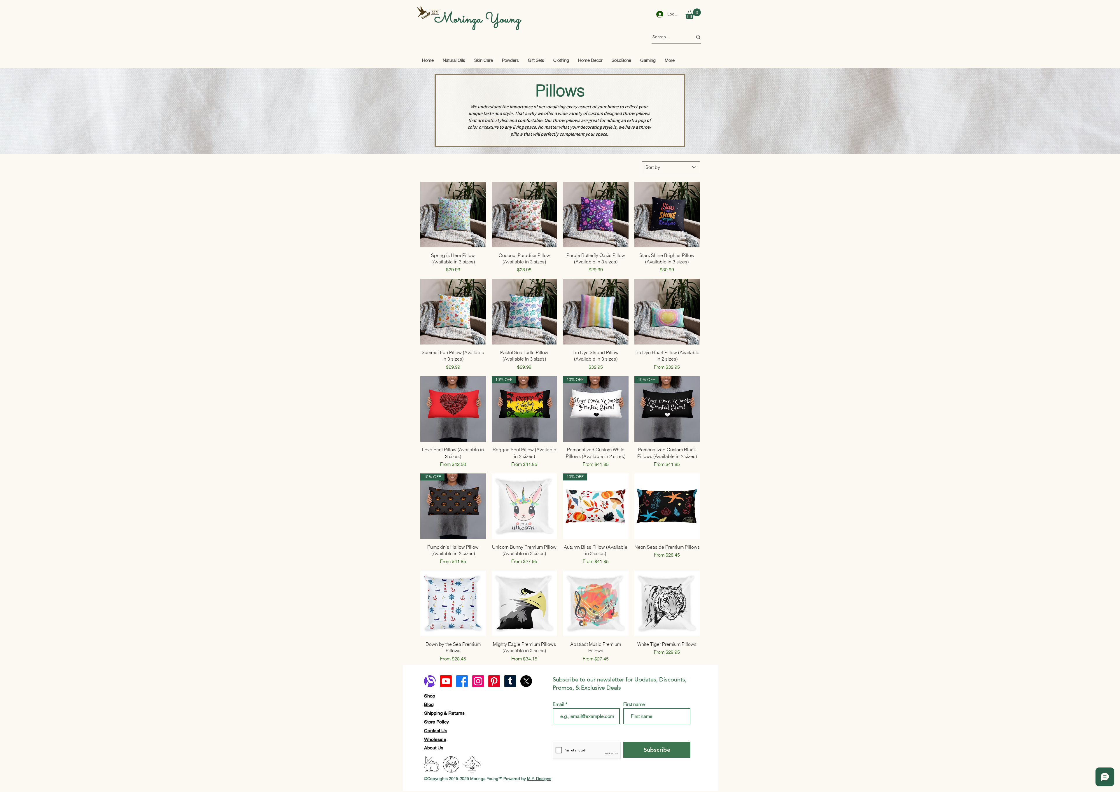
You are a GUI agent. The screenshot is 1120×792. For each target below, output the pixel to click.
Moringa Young (477, 19)
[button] (693, 13)
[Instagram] (478, 681)
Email (559, 704)
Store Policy (436, 722)
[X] (526, 681)
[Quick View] (453, 214)
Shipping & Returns (444, 713)
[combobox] (671, 167)
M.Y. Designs (539, 778)
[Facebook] (462, 681)
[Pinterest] (494, 681)
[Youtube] (446, 681)
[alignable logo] (430, 681)
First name (634, 704)
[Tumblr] (510, 681)
